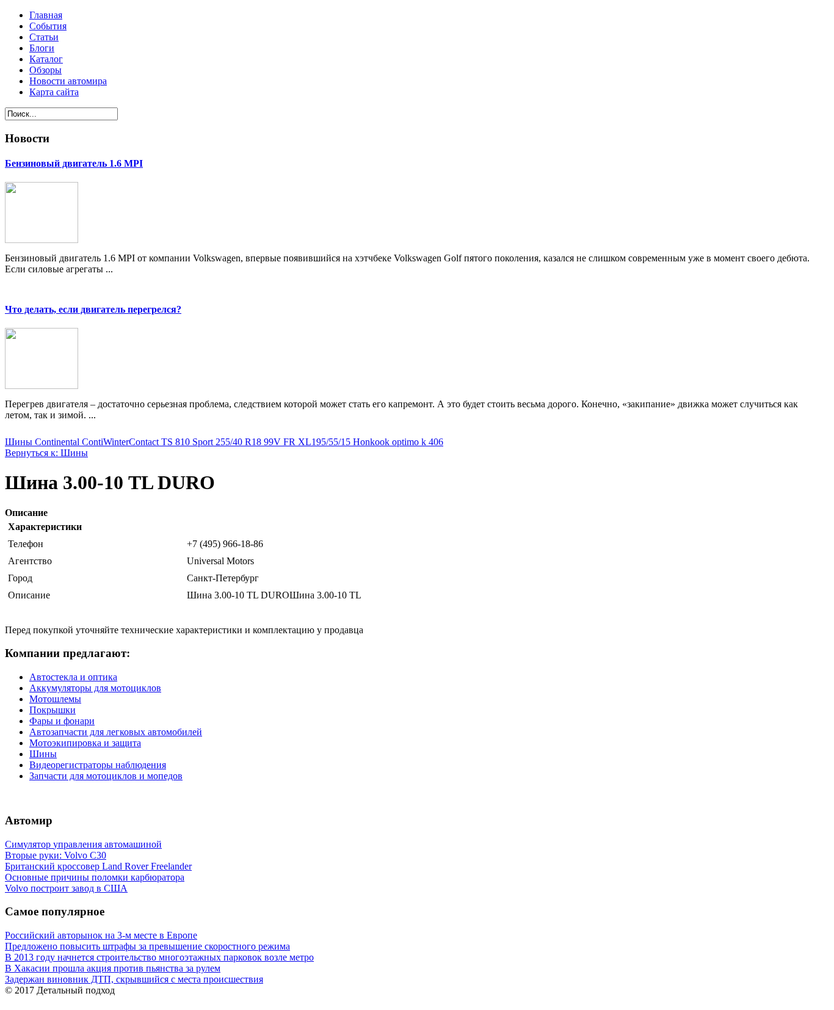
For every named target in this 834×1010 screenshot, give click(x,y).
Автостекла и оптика (73, 677)
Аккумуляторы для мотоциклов (95, 688)
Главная (45, 15)
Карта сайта (54, 92)
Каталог (46, 59)
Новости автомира (68, 81)
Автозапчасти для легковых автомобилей (115, 732)
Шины (43, 754)
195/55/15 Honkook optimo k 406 (377, 442)
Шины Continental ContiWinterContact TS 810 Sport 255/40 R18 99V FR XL (158, 442)
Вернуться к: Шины (46, 453)
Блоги (41, 48)
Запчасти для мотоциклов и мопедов (106, 776)
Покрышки (52, 710)
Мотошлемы (55, 699)
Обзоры (45, 70)
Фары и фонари (62, 721)
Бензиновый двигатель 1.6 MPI (74, 163)
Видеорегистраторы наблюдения (97, 765)
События (48, 26)
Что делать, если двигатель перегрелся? (93, 309)
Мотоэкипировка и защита (85, 743)
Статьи (44, 37)
